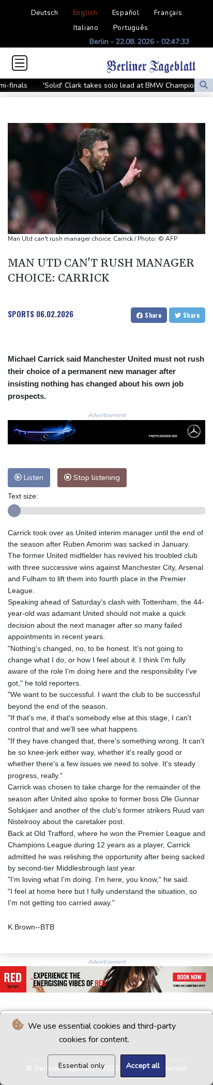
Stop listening (95, 477)
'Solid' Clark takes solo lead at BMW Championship (114, 85)
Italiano (86, 28)
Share (152, 315)
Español (126, 13)
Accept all (143, 1066)
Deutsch (44, 13)
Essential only (81, 1066)
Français (168, 13)
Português (130, 28)
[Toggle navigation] (19, 63)
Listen (32, 477)
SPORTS (21, 313)
